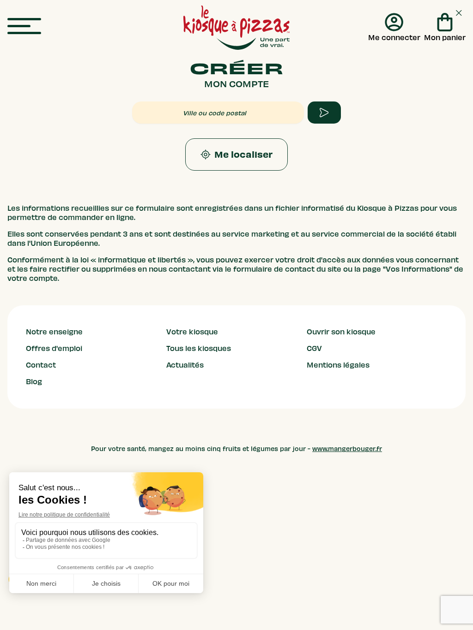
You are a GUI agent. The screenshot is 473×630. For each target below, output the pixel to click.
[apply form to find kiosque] (324, 112)
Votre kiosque (192, 332)
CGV (314, 349)
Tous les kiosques (198, 349)
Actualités (185, 365)
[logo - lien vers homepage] (236, 28)
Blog (34, 382)
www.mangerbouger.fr (347, 449)
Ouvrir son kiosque (341, 332)
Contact (41, 365)
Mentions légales (338, 365)
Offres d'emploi (54, 349)
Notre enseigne (54, 332)
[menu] (24, 26)
